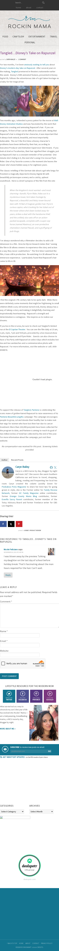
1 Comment (22, 59)
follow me (9, 699)
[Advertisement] (22, 782)
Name (4, 631)
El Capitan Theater (17, 329)
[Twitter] (55, 467)
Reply (8, 575)
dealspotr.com (29, 879)
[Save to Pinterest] (19, 524)
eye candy (36, 699)
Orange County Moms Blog (23, 496)
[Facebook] (51, 467)
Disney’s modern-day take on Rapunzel (17, 68)
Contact (35, 943)
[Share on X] (11, 524)
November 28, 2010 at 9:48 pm (13, 552)
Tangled (14, 71)
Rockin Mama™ (29, 22)
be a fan (23, 699)
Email (4, 640)
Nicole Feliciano (11, 549)
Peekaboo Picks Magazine (14, 486)
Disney (26, 530)
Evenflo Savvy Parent (12, 499)
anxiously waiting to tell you (36, 64)
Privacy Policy (46, 943)
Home (21, 943)
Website (4, 650)
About (27, 943)
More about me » (7, 728)
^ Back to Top (12, 943)
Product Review (35, 530)
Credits (40, 947)
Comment (6, 601)
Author (5, 460)
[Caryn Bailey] (8, 477)
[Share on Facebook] (3, 524)
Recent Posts (17, 460)
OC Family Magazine (28, 493)
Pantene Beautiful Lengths (12, 416)
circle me (50, 699)
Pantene (35, 410)
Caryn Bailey (22, 466)
